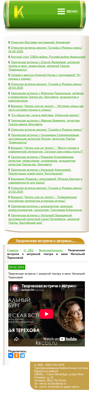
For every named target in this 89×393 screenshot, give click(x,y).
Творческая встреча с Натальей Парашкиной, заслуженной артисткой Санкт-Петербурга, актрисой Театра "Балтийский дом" (43, 219)
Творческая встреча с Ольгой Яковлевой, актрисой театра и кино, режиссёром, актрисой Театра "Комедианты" (44, 65)
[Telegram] (22, 355)
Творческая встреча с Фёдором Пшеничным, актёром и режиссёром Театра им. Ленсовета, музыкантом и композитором (46, 96)
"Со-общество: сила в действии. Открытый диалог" (45, 115)
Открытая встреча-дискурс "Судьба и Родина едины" (46, 129)
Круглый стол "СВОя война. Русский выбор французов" (48, 56)
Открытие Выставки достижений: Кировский (40, 42)
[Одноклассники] (16, 355)
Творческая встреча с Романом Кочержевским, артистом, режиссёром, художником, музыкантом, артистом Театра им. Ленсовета (42, 160)
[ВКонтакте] (10, 355)
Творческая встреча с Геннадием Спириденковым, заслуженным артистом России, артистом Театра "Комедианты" (44, 138)
